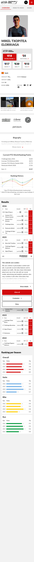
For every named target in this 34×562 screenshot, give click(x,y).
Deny (17, 304)
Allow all (17, 292)
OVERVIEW (6, 8)
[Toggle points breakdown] (20, 212)
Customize (16, 298)
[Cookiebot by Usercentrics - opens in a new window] (20, 256)
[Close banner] (31, 256)
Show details (24, 286)
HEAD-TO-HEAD (18, 8)
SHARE (29, 8)
